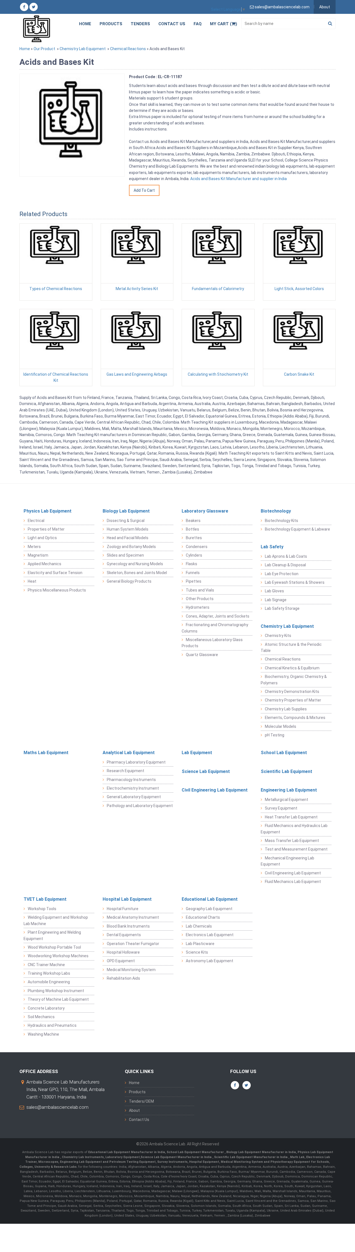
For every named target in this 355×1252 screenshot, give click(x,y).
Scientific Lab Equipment (286, 771)
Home (85, 23)
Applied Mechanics (44, 564)
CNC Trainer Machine (46, 964)
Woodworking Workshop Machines (58, 956)
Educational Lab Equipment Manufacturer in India (126, 1152)
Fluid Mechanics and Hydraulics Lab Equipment (294, 828)
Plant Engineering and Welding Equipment (52, 935)
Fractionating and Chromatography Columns (215, 628)
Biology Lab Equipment (126, 511)
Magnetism (38, 555)
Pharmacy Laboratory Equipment (136, 762)
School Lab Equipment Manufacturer (196, 1152)
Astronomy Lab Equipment (209, 961)
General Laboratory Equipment (134, 797)
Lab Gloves (274, 591)
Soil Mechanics (41, 1017)
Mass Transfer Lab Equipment (292, 840)
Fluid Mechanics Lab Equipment (293, 881)
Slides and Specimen (125, 555)
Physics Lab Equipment (48, 511)
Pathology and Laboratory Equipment (140, 805)
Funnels (193, 572)
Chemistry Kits (278, 635)
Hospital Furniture (122, 909)
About (324, 7)
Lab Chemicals (199, 926)
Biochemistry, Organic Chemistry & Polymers (294, 679)
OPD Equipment (121, 961)
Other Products (200, 598)
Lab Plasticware (200, 943)
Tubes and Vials (200, 590)
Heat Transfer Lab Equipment (291, 817)
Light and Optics (42, 538)
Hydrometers (197, 607)
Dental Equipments (124, 935)
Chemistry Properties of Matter (293, 700)
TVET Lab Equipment (45, 899)
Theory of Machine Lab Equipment (58, 999)
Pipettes (193, 581)
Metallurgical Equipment (286, 799)
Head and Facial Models (127, 538)
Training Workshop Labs (49, 973)
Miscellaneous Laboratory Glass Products (212, 642)
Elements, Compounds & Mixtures (295, 717)
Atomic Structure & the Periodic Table (291, 647)
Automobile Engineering (49, 982)
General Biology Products (129, 581)
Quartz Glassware (202, 654)
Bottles (192, 529)
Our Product (44, 49)
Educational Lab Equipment (210, 899)
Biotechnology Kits (281, 520)
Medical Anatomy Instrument (133, 917)
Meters (34, 546)
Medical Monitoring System (131, 969)
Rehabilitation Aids (123, 978)
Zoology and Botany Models (131, 546)
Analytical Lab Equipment (129, 752)
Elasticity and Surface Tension (55, 572)
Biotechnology (276, 511)
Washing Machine (43, 1034)
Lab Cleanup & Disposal (285, 565)
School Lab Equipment (284, 752)
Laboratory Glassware (205, 511)
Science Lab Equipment (206, 771)
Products (111, 23)
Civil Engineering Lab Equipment (215, 790)
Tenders (140, 23)
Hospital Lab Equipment (127, 899)
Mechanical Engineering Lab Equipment (287, 861)
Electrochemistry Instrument (133, 788)
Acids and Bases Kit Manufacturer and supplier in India (238, 178)
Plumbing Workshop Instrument (56, 991)
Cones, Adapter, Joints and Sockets (217, 616)
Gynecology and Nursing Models (135, 564)
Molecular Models (280, 726)
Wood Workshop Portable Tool (54, 947)
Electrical (36, 520)
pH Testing (274, 735)
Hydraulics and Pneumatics (52, 1025)
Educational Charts (203, 917)
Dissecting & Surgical (125, 520)
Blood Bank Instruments (128, 926)
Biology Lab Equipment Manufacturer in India (261, 1152)
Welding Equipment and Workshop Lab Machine (56, 920)
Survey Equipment (281, 808)
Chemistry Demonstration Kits (292, 691)
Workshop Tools (42, 909)
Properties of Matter (46, 529)
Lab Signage (275, 600)
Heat (32, 581)
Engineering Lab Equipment (289, 790)
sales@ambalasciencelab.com (57, 1107)
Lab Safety (272, 546)
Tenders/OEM (141, 1101)
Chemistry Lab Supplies (286, 709)
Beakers (193, 520)
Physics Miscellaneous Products (57, 590)
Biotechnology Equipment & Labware (297, 529)
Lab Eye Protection (281, 574)
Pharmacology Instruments (131, 779)
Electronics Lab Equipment (210, 935)
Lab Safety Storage (282, 608)
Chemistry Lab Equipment (83, 49)
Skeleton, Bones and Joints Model (137, 572)
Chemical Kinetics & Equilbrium (292, 668)
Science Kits (197, 952)
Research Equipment (125, 771)
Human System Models (127, 529)
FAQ (198, 23)
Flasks (191, 564)
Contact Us (171, 23)
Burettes (194, 538)
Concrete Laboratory (46, 1008)
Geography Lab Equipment (209, 909)
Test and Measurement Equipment (296, 849)
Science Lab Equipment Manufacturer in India (176, 1157)
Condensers (196, 546)
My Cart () (223, 23)
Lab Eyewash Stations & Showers (294, 582)
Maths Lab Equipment (46, 752)
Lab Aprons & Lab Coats (286, 556)
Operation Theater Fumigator (133, 943)
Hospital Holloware (123, 952)
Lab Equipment (197, 752)
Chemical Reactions (128, 49)
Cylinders (194, 555)
